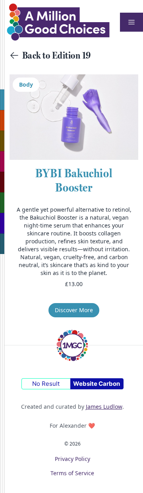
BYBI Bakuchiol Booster (73, 180)
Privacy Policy (72, 459)
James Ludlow (104, 406)
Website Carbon (96, 383)
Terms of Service (72, 473)
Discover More (74, 310)
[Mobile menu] (131, 22)
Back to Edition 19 (56, 55)
